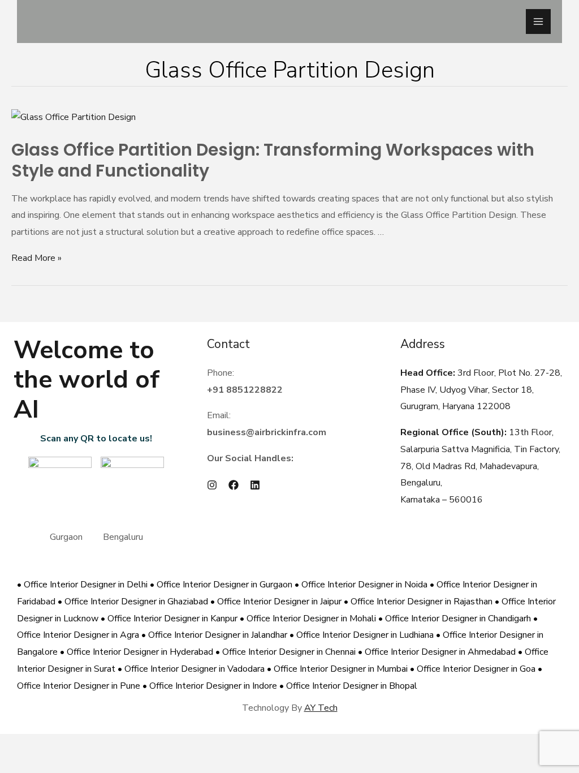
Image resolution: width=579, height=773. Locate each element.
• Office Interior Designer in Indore (210, 686)
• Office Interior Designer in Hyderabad (137, 652)
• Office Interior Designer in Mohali (309, 618)
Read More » (36, 258)
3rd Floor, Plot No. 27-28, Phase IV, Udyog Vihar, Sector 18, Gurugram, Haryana (481, 390)
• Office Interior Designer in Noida (362, 584)
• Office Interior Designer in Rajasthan (419, 601)
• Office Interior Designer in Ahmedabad (438, 652)
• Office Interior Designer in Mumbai (338, 669)
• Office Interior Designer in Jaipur (277, 601)
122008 (492, 406)
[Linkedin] (255, 485)
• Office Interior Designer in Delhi (83, 584)
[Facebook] (233, 485)
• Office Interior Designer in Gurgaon (222, 584)
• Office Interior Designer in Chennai (286, 652)
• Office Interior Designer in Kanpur (170, 618)
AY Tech (321, 708)
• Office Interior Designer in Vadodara (192, 669)
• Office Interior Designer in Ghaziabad (134, 601)
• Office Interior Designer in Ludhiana (363, 635)
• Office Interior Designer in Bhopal (348, 686)
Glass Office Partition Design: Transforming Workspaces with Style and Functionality (272, 160)
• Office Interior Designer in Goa (474, 669)
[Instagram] (212, 485)
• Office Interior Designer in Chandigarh (455, 618)
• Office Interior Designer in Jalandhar (215, 635)
